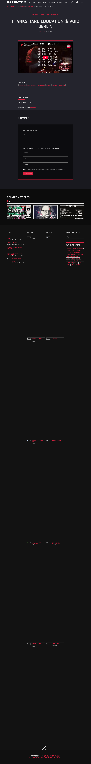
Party (23, 6)
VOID (72, 264)
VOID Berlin (62, 85)
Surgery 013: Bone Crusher (36, 644)
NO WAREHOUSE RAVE (12, 242)
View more (19, 212)
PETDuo (48, 85)
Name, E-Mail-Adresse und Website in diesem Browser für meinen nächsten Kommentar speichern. (44, 169)
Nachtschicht (55, 643)
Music (19, 6)
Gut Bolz (54, 237)
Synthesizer (70, 262)
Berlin (68, 250)
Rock (68, 260)
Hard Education (32, 85)
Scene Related (29, 6)
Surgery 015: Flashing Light (37, 441)
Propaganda (49, 758)
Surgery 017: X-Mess (37, 237)
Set (77, 260)
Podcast (78, 258)
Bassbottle (14, 6)
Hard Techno (77, 252)
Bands (74, 248)
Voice (68, 264)
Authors (69, 248)
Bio (30, 758)
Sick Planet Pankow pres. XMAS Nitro (57, 543)
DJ (67, 252)
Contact (56, 758)
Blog (60, 758)
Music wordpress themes (73, 256)
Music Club (80, 254)
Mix (75, 254)
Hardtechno (41, 85)
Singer (81, 260)
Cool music (78, 250)
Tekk (80, 262)
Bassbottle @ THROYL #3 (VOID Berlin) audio (14, 248)
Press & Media (40, 758)
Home (8, 6)
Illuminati (54, 338)
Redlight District (56, 440)
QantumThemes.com (52, 756)
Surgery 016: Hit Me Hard (37, 339)
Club (73, 250)
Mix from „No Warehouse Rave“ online (15, 238)
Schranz (54, 85)
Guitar (71, 252)
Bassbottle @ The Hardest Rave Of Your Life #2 (17, 260)
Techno (76, 262)
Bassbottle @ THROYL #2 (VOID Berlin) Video (14, 254)
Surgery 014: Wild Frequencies (36, 543)
